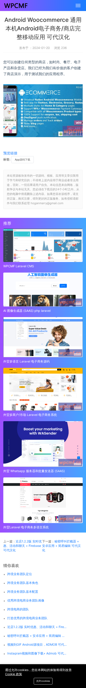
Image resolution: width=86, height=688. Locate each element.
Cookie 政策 (13, 674)
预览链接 (10, 153)
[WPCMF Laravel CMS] (43, 245)
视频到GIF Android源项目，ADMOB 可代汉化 (37, 644)
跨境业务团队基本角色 (22, 582)
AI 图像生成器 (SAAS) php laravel (26, 310)
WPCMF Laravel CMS (18, 266)
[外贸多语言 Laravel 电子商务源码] (43, 337)
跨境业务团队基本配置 (22, 591)
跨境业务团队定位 (19, 574)
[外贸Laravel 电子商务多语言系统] (43, 500)
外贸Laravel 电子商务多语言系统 (26, 527)
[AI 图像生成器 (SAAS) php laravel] (43, 290)
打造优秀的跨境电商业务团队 (27, 618)
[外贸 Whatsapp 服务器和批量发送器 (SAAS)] (43, 444)
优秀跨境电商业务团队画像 (25, 600)
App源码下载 (22, 159)
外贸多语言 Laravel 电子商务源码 (26, 361)
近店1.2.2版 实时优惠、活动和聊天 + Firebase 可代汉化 (22, 545)
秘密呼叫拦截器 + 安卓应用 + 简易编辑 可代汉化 (61, 545)
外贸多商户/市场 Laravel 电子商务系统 (30, 415)
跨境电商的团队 (18, 609)
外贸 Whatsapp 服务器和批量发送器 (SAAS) (34, 471)
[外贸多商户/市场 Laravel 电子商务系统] (43, 389)
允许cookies (43, 680)
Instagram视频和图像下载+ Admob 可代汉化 (37, 653)
